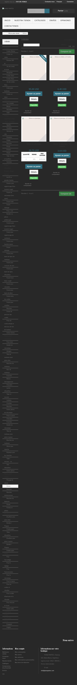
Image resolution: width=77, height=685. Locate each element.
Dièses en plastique (33, 144)
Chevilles (7, 100)
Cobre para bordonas (8, 89)
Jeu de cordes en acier (9, 68)
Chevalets (9, 385)
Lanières (8, 400)
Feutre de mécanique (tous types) (9, 195)
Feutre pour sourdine (8, 304)
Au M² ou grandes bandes (9, 178)
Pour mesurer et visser (9, 604)
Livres (6, 621)
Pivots (8, 146)
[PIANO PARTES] (13, 11)
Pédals (8, 140)
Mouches (9, 308)
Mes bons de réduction (22, 662)
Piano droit (9, 342)
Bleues (8, 106)
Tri (22, 44)
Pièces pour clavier (8, 475)
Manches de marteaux (9, 365)
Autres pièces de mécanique (9, 411)
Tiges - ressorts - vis (8, 460)
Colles (6, 615)
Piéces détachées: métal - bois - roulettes (9, 119)
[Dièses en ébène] (33, 67)
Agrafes (8, 125)
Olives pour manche (8, 448)
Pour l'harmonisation (8, 570)
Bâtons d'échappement (8, 380)
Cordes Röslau (10, 51)
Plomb (8, 504)
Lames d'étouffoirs (7, 389)
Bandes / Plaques (8, 524)
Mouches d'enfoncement (8, 494)
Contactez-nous (50, 1)
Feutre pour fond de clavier (8, 243)
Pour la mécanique (7, 576)
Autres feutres (10, 333)
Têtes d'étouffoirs (7, 533)
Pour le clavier (10, 581)
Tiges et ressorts (7, 395)
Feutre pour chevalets (8, 285)
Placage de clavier (8, 481)
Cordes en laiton (8, 95)
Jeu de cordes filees (9, 83)
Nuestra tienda (22, 20)
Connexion (70, 1)
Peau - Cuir (9, 211)
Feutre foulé (9, 201)
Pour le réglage (7, 564)
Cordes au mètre (8, 56)
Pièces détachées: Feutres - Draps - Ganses (9, 169)
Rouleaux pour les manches (9, 454)
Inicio (7, 20)
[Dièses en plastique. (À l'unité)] (62, 129)
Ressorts (9, 143)
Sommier (9, 162)
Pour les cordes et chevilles (7, 587)
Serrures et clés (8, 132)
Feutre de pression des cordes (8, 314)
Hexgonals (9, 72)
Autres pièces (10, 471)
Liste (73, 46)
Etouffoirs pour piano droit (9, 518)
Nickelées (9, 109)
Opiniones (65, 20)
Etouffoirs (7, 514)
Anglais (8, 627)
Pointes (8, 149)
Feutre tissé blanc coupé (8, 279)
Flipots (8, 153)
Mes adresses (19, 657)
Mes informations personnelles (24, 660)
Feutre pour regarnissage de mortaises (9, 235)
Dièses (8, 486)
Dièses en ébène (34, 83)
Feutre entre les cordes (9, 297)
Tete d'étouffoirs (7, 466)
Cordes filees (10, 75)
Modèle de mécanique (8, 346)
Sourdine (9, 128)
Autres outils (10, 608)
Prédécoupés (10, 529)
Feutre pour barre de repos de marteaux (9, 256)
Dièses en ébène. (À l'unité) (62, 83)
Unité (8, 112)
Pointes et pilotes (8, 509)
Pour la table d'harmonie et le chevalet (9, 596)
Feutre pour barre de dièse (8, 291)
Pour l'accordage (7, 558)
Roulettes (9, 137)
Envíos (53, 20)
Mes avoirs (18, 654)
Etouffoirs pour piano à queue (9, 540)
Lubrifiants (7, 612)
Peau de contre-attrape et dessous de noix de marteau (9, 325)
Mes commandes (20, 652)
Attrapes (8, 351)
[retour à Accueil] (4, 33)
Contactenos (11, 26)
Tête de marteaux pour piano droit (8, 357)
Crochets (9, 403)
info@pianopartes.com (47, 670)
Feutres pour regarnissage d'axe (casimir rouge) (9, 186)
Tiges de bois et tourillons (9, 157)
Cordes (6, 48)
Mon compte (19, 649)
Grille (70, 46)
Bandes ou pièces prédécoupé (8, 217)
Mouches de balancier (9, 500)
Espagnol (9, 624)
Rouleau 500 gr (9, 62)
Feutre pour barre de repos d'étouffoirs (8, 272)
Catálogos (39, 20)
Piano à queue (10, 415)
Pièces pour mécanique (8, 337)
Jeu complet (10, 103)
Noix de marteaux (7, 371)
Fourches (9, 375)
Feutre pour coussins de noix (9, 264)
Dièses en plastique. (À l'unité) (62, 145)
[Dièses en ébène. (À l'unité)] (62, 67)
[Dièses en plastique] (33, 129)
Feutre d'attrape (7, 206)
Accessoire (7, 618)
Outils (6, 553)
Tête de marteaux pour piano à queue (8, 434)
